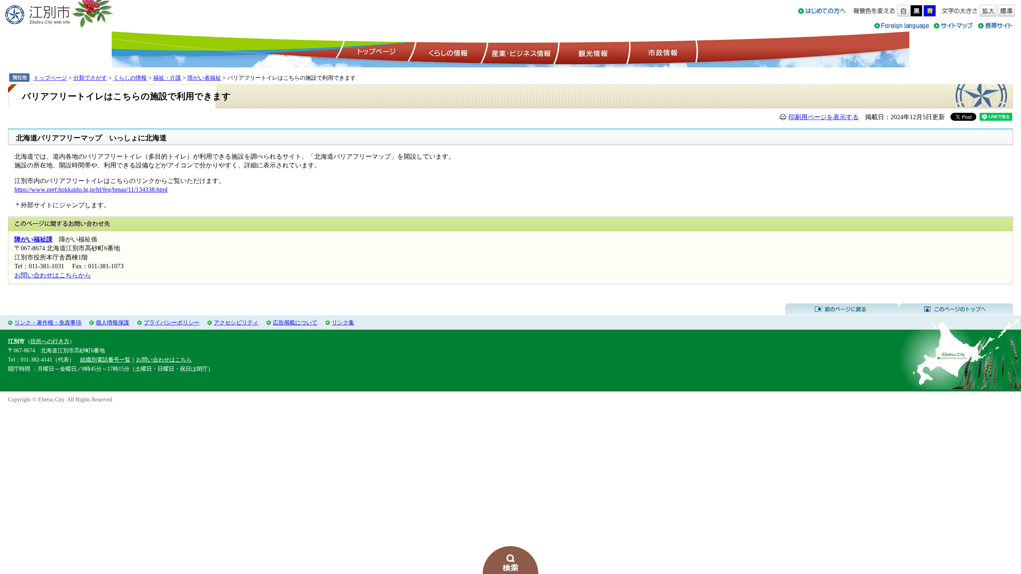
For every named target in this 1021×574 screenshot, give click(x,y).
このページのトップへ (956, 309)
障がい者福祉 (204, 78)
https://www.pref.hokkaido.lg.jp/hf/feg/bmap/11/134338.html (91, 189)
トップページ (375, 52)
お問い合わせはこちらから (52, 275)
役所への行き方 (49, 341)
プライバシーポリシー (171, 322)
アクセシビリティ (236, 322)
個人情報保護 (112, 322)
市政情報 (662, 52)
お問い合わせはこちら (164, 359)
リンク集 (343, 322)
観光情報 (592, 52)
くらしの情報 (447, 52)
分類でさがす (90, 78)
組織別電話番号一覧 (105, 359)
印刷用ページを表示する (823, 117)
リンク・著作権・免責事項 (47, 322)
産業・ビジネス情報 (520, 52)
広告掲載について (295, 322)
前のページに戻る (842, 309)
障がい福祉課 (33, 239)
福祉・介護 (167, 78)
